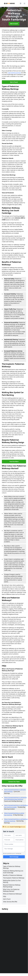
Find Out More (14, 461)
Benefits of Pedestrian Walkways (12, 875)
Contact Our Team (14, 781)
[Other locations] (20, 3)
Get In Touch (7, 899)
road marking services (14, 73)
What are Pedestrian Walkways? (12, 894)
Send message (14, 857)
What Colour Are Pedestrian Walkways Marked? (11, 890)
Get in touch (14, 23)
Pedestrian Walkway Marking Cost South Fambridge (13, 871)
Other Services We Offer (10, 901)
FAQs (4, 896)
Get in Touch (14, 82)
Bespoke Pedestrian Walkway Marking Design (11, 886)
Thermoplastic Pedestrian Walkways (13, 878)
